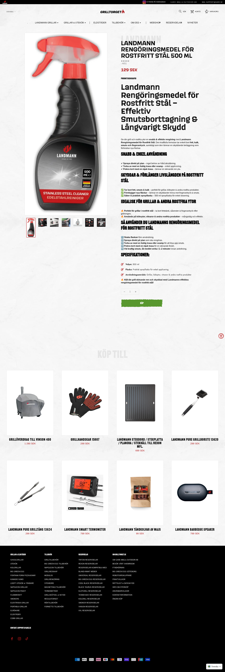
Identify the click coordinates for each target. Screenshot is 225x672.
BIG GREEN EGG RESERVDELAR (92, 579)
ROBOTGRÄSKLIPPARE (122, 575)
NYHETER (193, 23)
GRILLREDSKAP (50, 572)
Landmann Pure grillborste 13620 (194, 440)
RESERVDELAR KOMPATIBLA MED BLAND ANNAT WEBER (93, 570)
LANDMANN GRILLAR (46, 23)
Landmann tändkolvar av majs (140, 530)
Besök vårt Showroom (124, 564)
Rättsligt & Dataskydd (123, 583)
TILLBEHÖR (118, 23)
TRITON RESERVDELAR (88, 560)
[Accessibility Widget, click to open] (221, 336)
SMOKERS (14, 599)
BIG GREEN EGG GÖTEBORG (125, 572)
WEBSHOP (155, 23)
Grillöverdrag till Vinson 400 (30, 440)
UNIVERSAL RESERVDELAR (90, 575)
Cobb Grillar (16, 618)
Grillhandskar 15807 (85, 440)
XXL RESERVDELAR (87, 611)
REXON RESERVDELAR (88, 564)
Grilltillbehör (51, 560)
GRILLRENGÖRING (52, 579)
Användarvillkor (121, 591)
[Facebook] (12, 638)
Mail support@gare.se (212, 2)
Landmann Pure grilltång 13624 (30, 530)
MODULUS (48, 575)
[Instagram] (19, 638)
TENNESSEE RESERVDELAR (90, 595)
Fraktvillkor (119, 579)
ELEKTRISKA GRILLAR (19, 603)
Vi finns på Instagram (155, 2)
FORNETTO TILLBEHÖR (54, 607)
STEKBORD (49, 583)
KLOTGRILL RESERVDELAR (90, 591)
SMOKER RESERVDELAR (89, 603)
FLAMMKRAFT (16, 595)
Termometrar (51, 591)
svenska (10, 12)
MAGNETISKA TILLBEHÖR (54, 587)
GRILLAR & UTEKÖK (74, 23)
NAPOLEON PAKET (18, 591)
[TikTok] (26, 638)
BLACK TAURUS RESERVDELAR (92, 587)
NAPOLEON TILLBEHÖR (54, 568)
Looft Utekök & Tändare (22, 583)
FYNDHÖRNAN (118, 568)
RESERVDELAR (174, 23)
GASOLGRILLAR (16, 560)
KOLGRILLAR (15, 568)
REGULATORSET (51, 599)
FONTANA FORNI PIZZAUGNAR (22, 575)
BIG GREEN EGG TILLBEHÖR (56, 564)
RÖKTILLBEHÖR (50, 603)
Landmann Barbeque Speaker (195, 530)
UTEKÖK (13, 564)
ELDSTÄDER (99, 23)
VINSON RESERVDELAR (88, 607)
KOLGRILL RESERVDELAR (89, 599)
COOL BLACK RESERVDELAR (90, 583)
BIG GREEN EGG (17, 572)
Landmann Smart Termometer (85, 530)
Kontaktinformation (122, 595)
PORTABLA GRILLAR (18, 607)
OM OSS (135, 23)
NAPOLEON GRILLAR (18, 587)
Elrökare (15, 611)
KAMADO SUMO (16, 579)
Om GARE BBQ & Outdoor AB (125, 560)
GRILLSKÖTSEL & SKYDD (54, 595)
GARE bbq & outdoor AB (184, 2)
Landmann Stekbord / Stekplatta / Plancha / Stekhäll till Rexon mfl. (140, 443)
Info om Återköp (121, 587)
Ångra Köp (118, 599)
